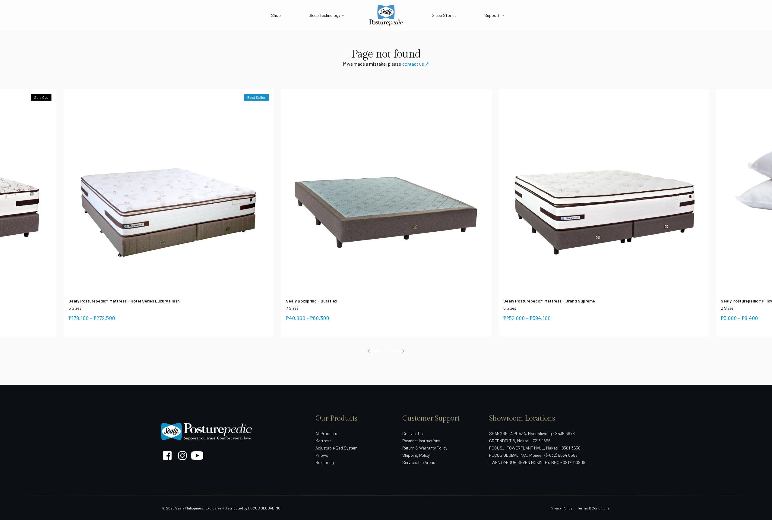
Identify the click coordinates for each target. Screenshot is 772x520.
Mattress (323, 440)
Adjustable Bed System (336, 447)
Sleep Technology (324, 15)
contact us (413, 64)
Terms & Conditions (593, 508)
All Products (326, 433)
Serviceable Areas (418, 462)
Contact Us (412, 433)
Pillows (321, 455)
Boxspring (324, 462)
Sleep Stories (444, 15)
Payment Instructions (421, 440)
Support (492, 15)
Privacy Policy (561, 508)
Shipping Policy (416, 455)
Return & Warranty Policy (424, 447)
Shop (276, 15)
